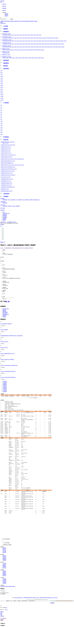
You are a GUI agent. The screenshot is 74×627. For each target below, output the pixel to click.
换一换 (8, 301)
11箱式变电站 (6, 193)
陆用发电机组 (16, 21)
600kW (45, 37)
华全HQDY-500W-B (4, 347)
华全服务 (4, 582)
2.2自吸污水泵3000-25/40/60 (5, 152)
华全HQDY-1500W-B (4, 341)
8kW (1, 117)
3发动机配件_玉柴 (20, 199)
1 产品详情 (5, 382)
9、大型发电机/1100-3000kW (5, 56)
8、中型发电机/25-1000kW (5, 54)
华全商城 (4, 583)
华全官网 (4, 578)
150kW (23, 34)
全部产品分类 (3, 23)
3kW (1, 108)
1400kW (13, 57)
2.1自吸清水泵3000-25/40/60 (5, 148)
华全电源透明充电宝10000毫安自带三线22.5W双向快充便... (11, 335)
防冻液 (6, 202)
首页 (3, 212)
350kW (37, 34)
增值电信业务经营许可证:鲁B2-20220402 (31, 597)
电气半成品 (2, 208)
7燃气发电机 (6, 68)
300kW (34, 34)
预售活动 (6, 14)
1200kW (7, 57)
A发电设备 (5, 214)
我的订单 (4, 4)
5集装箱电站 (6, 63)
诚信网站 (40, 603)
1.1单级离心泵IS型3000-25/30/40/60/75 (7, 141)
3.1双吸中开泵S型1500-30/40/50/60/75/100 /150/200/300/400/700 (12, 158)
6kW (1, 114)
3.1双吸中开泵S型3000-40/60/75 (6, 156)
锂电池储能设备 (27, 21)
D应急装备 (5, 217)
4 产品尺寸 (5, 385)
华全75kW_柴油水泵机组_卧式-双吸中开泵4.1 (9, 365)
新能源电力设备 (3, 21)
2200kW (29, 57)
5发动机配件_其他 (36, 199)
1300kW (10, 57)
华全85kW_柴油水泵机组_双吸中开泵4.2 (8, 377)
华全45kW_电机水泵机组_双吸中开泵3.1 (8, 371)
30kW (6, 34)
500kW (40, 37)
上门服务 (4, 563)
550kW (43, 37)
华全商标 (4, 560)
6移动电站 (5, 65)
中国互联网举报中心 (46, 603)
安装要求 (4, 572)
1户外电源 (5, 26)
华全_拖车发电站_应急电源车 (6, 323)
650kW (53, 40)
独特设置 (4, 557)
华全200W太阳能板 (4, 329)
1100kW (4, 57)
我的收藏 (4, 8)
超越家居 (4, 218)
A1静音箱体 (5, 206)
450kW (42, 40)
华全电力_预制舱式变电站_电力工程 (7, 353)
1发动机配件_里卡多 (6, 199)
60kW (13, 34)
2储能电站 (5, 28)
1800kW (23, 57)
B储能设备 (5, 215)
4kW (1, 110)
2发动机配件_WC (14, 199)
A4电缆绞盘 (17, 206)
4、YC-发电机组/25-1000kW (5, 42)
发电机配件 (2, 210)
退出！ (6, 609)
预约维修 (4, 566)
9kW (1, 119)
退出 (1, 2)
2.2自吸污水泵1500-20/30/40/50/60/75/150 (8, 154)
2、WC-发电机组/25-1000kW (5, 36)
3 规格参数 (5, 384)
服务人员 (4, 567)
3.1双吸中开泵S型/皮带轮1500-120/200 (7, 160)
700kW (48, 37)
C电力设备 (5, 216)
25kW (4, 34)
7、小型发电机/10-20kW (5, 51)
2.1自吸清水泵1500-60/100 (5, 150)
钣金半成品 (2, 204)
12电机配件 (5, 196)
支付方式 (4, 550)
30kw (6, 37)
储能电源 (12, 21)
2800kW (39, 57)
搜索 (12, 19)
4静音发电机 (6, 60)
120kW (20, 34)
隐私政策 (4, 574)
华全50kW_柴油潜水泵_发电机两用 (7, 359)
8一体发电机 (6, 102)
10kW (4, 52)
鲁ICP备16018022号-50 (19, 597)
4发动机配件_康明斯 (28, 199)
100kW (18, 34)
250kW (31, 34)
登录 (1, 0)
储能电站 (32, 21)
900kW (54, 37)
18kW (1, 127)
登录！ (6, 607)
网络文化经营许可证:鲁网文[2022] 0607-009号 (48, 597)
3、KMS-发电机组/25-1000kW (6, 39)
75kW (15, 34)
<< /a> (1, 226)
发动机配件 (2, 198)
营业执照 (52, 602)
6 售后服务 (5, 388)
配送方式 (4, 549)
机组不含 (4, 552)
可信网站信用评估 (28, 603)
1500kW (16, 57)
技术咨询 (4, 564)
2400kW (32, 57)
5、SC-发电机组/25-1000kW (5, 45)
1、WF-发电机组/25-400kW (5, 33)
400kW (40, 34)
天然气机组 (22, 21)
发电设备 (8, 21)
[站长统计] (37, 600)
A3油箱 (13, 206)
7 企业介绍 (5, 389)
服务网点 (4, 565)
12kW (1, 123)
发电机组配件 (3, 201)
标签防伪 (4, 555)
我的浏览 (4, 6)
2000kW (26, 57)
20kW (4, 40)
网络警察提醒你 (34, 603)
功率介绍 (4, 556)
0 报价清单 (5, 381)
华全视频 (9, 586)
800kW (51, 37)
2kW (1, 106)
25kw (4, 37)
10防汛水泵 (5, 139)
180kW (26, 34)
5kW (1, 112)
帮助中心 (4, 10)
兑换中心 (6, 15)
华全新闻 (4, 579)
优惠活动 (6, 13)
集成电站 (35, 21)
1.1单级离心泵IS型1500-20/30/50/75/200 (7, 144)
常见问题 (4, 551)
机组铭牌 (4, 559)
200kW (29, 34)
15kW (6, 52)
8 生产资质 (5, 390)
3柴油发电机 (6, 31)
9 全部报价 (5, 391)
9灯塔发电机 (6, 137)
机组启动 (4, 575)
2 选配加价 (5, 383)
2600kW (36, 57)
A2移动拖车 (9, 206)
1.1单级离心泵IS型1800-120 (5, 146)
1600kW (20, 57)
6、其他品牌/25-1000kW (5, 48)
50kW (11, 34)
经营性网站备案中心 (21, 603)
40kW (8, 34)
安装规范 (4, 573)
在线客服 (2, 224)
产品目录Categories (6, 213)
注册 (3, 0)
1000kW (56, 37)
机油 (3, 202)
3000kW (42, 57)
